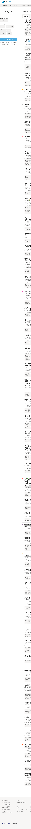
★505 (26, 65)
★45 (26, 545)
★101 (26, 342)
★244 (26, 98)
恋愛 (29, 98)
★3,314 (26, 29)
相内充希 (27, 262)
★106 (26, 329)
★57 (26, 393)
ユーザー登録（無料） (11, 42)
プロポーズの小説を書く (8, 39)
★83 (26, 423)
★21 (26, 783)
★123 (26, 192)
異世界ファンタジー (21, 802)
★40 (26, 724)
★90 (26, 270)
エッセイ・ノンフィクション (22, 809)
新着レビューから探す (7, 812)
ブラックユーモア (6, 30)
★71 (26, 519)
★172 (26, 176)
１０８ (27, 730)
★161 (26, 129)
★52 (26, 620)
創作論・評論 (20, 811)
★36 (26, 456)
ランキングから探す (6, 806)
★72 (26, 409)
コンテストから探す (6, 804)
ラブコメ (19, 806)
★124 (26, 145)
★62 (26, 314)
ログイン (13, 44)
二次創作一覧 (5, 811)
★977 (26, 47)
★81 (26, 253)
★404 (26, 82)
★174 (26, 240)
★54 (26, 113)
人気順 (26, 17)
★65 (26, 507)
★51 (26, 647)
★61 (26, 607)
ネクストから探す (6, 802)
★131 (26, 284)
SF (28, 423)
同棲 (3, 26)
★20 (26, 737)
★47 (26, 754)
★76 (26, 373)
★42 (26, 439)
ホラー (29, 678)
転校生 (4, 33)
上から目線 (10, 26)
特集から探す (5, 807)
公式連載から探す (6, 809)
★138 (26, 228)
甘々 (10, 33)
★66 (26, 470)
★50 (26, 160)
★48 (26, 532)
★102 (26, 301)
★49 (26, 577)
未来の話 (27, 513)
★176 (26, 207)
